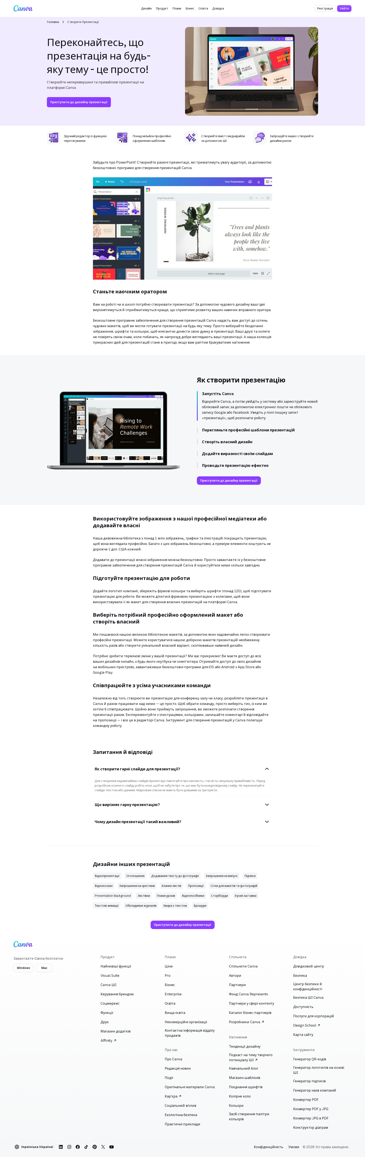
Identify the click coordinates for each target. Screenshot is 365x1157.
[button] (146, 8)
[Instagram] (69, 1146)
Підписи (250, 876)
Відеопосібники (193, 896)
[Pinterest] (94, 1146)
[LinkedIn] (60, 1146)
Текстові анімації (107, 906)
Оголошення (135, 876)
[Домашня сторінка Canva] (23, 8)
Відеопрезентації (107, 876)
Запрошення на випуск (222, 876)
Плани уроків (166, 896)
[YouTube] (111, 1146)
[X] (103, 1146)
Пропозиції (196, 886)
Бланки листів (171, 886)
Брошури (200, 906)
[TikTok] (86, 1146)
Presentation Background (113, 896)
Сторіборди (219, 896)
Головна (53, 22)
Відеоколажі (104, 886)
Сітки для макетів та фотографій (234, 886)
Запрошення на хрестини (137, 886)
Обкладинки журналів (141, 906)
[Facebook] (77, 1146)
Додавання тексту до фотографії (175, 876)
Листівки (144, 896)
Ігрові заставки (245, 896)
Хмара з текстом (175, 906)
